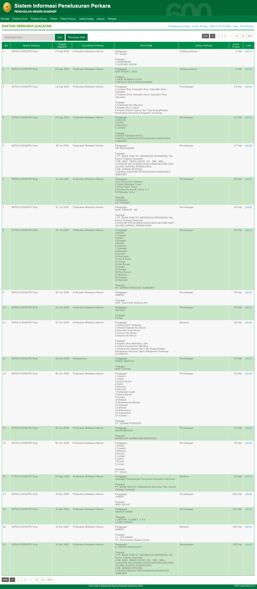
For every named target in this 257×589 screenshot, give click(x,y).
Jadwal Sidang (86, 18)
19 (243, 36)
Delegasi (112, 18)
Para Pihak (146, 45)
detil (248, 51)
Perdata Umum (20, 18)
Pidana (53, 18)
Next (250, 36)
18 (236, 36)
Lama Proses (236, 45)
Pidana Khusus (68, 18)
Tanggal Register (62, 45)
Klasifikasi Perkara (92, 45)
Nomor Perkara (31, 45)
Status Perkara (203, 45)
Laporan (101, 18)
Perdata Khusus (39, 18)
